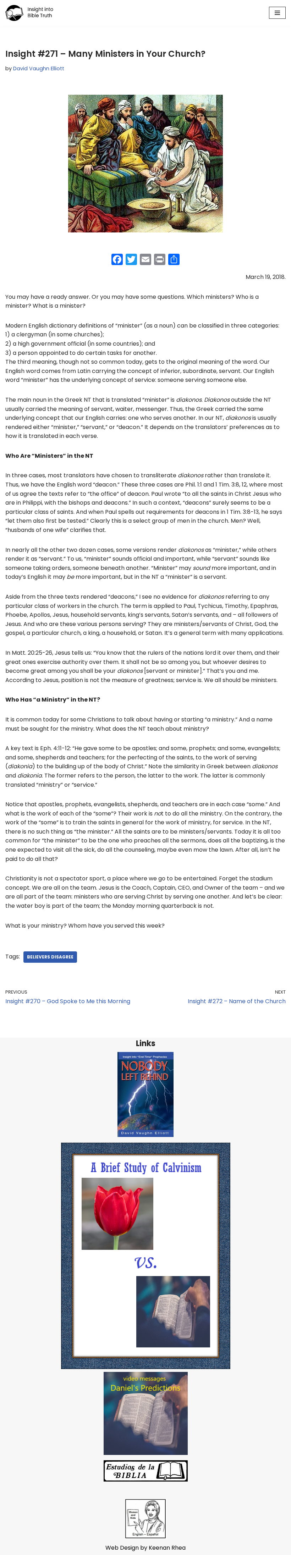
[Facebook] (117, 260)
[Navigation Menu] (277, 13)
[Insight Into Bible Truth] (29, 13)
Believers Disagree (50, 957)
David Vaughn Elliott (38, 68)
